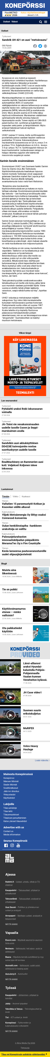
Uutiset (6, 21)
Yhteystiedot (9, 794)
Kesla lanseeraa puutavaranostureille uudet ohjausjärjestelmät (24, 552)
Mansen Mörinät (11, 781)
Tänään (5, 496)
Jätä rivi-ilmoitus (11, 791)
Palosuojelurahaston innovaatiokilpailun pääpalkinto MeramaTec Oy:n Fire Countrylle (21, 540)
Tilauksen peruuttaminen (14, 818)
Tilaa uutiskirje (10, 808)
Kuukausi (26, 496)
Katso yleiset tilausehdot (15, 821)
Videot (14, 21)
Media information (11, 834)
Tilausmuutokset (11, 814)
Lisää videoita (42, 760)
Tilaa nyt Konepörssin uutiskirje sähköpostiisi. (23, 1054)
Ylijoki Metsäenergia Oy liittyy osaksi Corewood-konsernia (24, 516)
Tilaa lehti (7, 811)
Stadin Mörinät (10, 784)
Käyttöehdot (9, 798)
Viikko (15, 496)
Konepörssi (8, 778)
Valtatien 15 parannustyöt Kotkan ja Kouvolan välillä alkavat (23, 505)
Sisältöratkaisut (10, 788)
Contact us (8, 831)
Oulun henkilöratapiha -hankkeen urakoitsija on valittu (22, 527)
